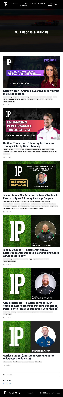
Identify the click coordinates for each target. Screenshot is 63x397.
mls (4, 361)
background (16, 97)
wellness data (38, 361)
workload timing (7, 314)
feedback (11, 149)
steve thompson (36, 151)
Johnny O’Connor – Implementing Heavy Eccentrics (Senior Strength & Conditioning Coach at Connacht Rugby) (31, 252)
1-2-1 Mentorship (24, 4)
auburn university (8, 97)
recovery (42, 99)
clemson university (24, 97)
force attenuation (46, 201)
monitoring (23, 99)
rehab (24, 151)
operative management (23, 206)
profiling (20, 151)
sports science (49, 99)
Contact (30, 393)
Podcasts (14, 3)
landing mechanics (25, 203)
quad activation (45, 206)
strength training (34, 208)
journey (5, 99)
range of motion (54, 206)
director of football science (45, 97)
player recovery (16, 361)
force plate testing (8, 203)
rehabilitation (7, 208)
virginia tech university (9, 101)
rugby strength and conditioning (40, 259)
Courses (33, 3)
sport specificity (35, 311)
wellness (32, 361)
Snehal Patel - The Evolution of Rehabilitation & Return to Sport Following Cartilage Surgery (30, 197)
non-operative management (10, 206)
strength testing (24, 208)
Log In (57, 4)
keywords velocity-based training (33, 149)
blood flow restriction (9, 201)
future (54, 97)
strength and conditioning (48, 151)
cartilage (17, 201)
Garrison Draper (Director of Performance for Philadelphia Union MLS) (28, 357)
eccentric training (8, 259)
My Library (49, 4)
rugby (30, 259)
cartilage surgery (25, 201)
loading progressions (36, 203)
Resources (41, 3)
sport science (25, 361)
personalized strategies (32, 99)
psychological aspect (35, 206)
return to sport (15, 208)
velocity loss (7, 153)
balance (5, 149)
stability (29, 151)
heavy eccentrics (17, 259)
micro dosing (7, 311)
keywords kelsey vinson (14, 99)
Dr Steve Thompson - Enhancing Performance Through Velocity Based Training (29, 145)
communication (33, 97)
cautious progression (35, 201)
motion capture (52, 203)
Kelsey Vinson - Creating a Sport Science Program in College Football (31, 92)
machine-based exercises (48, 149)
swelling (41, 208)
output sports (13, 151)
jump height (17, 203)
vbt (56, 151)
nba (18, 311)
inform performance (19, 149)
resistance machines (25, 311)
